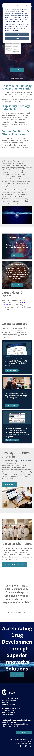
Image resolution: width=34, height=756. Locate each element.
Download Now (17, 285)
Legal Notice (17, 743)
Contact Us (17, 674)
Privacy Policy (27, 743)
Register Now (17, 255)
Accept (17, 34)
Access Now (9, 484)
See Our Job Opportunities (14, 565)
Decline (17, 38)
